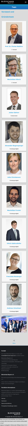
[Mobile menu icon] (26, 2)
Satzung (3, 398)
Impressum (4, 400)
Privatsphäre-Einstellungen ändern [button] (9, 405)
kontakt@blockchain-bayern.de (8, 355)
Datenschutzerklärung (6, 403)
